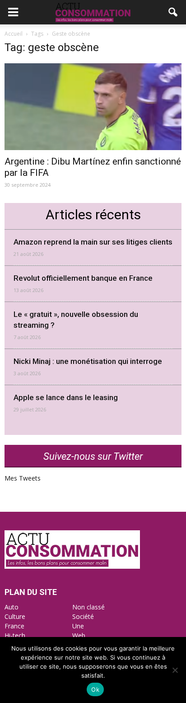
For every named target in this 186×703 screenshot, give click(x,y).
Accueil (14, 34)
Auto (12, 607)
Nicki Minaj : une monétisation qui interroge (88, 361)
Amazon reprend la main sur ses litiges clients (93, 241)
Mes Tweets (23, 478)
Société (83, 616)
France (14, 626)
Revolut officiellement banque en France (83, 278)
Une (78, 626)
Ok (95, 689)
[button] (173, 12)
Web (78, 635)
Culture (15, 616)
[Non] (174, 670)
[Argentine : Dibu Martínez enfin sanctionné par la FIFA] (93, 106)
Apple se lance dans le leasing (66, 397)
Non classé (88, 607)
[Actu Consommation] (72, 566)
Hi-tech (15, 635)
